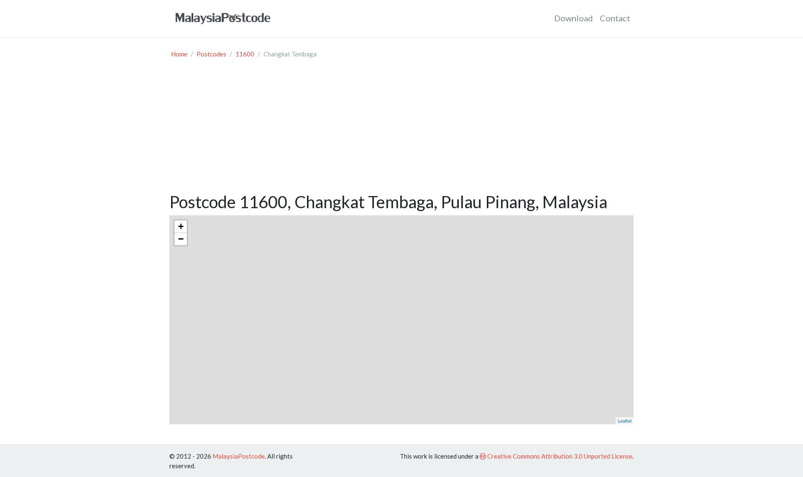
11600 (244, 54)
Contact (615, 18)
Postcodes (211, 54)
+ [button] (181, 226)
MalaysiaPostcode (238, 456)
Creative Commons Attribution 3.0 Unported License (559, 456)
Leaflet (625, 420)
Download (573, 18)
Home (179, 54)
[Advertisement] (401, 129)
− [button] (181, 239)
